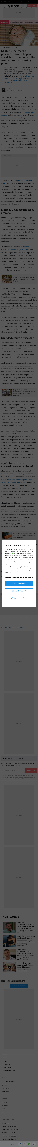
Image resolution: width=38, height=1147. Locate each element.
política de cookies (23, 571)
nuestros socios (28, 549)
